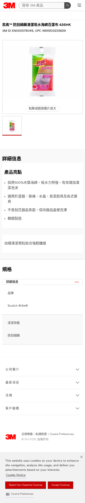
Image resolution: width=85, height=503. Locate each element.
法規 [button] (8, 395)
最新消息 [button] (12, 382)
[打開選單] (79, 5)
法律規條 (27, 434)
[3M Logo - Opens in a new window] (9, 5)
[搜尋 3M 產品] (67, 5)
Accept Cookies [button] (60, 485)
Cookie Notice (16, 475)
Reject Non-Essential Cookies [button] (25, 485)
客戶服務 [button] (12, 408)
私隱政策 (41, 434)
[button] (19, 494)
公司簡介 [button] (12, 369)
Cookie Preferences (62, 434)
